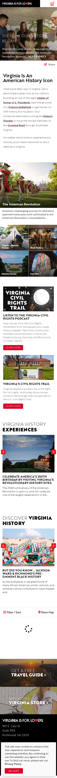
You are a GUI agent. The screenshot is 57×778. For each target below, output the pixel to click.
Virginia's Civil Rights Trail (26, 384)
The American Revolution (21, 204)
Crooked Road (16, 125)
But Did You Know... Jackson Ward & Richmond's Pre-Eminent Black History (26, 573)
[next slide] (53, 452)
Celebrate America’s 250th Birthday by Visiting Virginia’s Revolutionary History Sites (28, 479)
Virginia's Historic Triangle (10, 246)
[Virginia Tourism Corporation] (17, 3)
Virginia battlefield (19, 107)
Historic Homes (9, 273)
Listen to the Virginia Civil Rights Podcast (25, 317)
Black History (36, 247)
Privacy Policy (13, 764)
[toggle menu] (52, 4)
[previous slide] (3, 452)
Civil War (34, 273)
